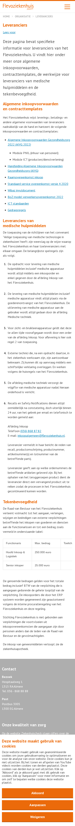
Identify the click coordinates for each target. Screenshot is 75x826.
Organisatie (23, 16)
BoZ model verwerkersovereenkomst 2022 (35, 197)
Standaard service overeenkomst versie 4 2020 (38, 184)
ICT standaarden (18, 203)
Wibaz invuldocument (21, 190)
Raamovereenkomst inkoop (25, 177)
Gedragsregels (17, 210)
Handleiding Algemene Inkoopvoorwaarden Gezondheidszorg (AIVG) (35, 168)
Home (6, 16)
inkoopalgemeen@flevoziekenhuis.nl (41, 435)
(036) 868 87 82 (30, 431)
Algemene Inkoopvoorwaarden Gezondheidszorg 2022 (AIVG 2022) (39, 142)
